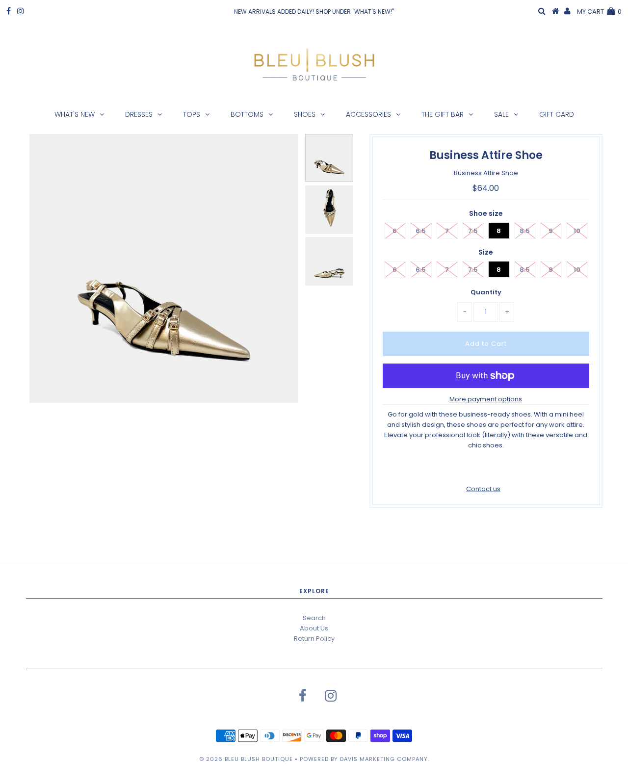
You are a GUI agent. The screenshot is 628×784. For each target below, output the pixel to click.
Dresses (139, 114)
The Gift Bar (442, 114)
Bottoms (247, 114)
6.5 (421, 230)
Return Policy (314, 638)
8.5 (525, 230)
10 (577, 230)
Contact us (483, 489)
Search (314, 618)
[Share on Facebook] (468, 469)
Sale (501, 114)
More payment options (485, 399)
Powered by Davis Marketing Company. (364, 759)
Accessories (368, 114)
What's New (74, 114)
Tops (191, 114)
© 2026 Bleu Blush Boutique (246, 759)
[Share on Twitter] (484, 469)
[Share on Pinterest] (502, 469)
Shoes (304, 114)
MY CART (599, 11)
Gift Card (556, 114)
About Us (314, 628)
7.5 (473, 230)
